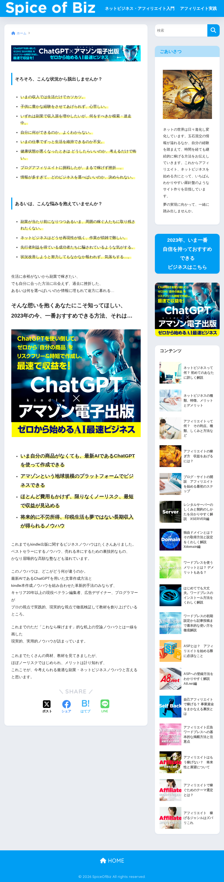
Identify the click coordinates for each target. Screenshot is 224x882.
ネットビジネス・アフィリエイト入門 (140, 8)
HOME (115, 860)
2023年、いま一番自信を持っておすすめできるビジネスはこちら (187, 253)
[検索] (213, 30)
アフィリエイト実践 (198, 8)
